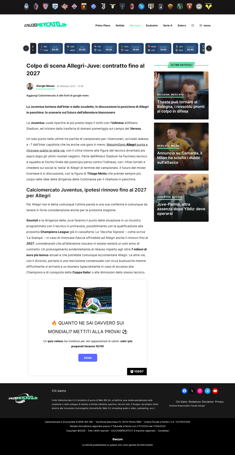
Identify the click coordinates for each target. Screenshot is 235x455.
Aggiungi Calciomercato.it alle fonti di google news (57, 95)
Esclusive (152, 25)
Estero (182, 25)
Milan (175, 145)
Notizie (120, 25)
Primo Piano (102, 25)
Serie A (167, 25)
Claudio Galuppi (198, 405)
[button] (193, 25)
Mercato (135, 25)
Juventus (164, 197)
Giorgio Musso (45, 85)
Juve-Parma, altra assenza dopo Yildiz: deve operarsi (181, 209)
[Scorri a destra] (209, 48)
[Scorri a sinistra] (26, 48)
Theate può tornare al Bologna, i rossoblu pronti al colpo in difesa (180, 107)
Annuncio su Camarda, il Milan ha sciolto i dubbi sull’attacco (179, 158)
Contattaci (163, 430)
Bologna (163, 94)
